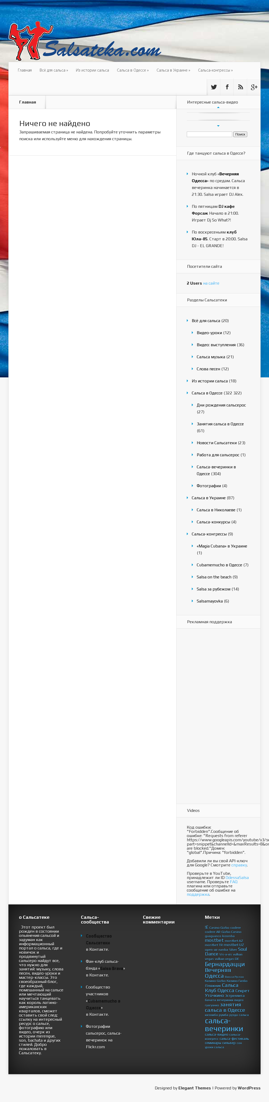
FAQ (233, 881)
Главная (25, 70)
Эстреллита (235, 996)
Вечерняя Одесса (218, 973)
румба (223, 1015)
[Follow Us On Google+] (253, 87)
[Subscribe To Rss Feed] (240, 87)
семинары (213, 1043)
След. (218, 126)
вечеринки (225, 1000)
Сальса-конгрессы (215, 70)
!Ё (206, 927)
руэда (233, 1015)
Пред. (218, 107)
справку (239, 864)
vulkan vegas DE (227, 959)
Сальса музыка (211, 356)
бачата (210, 1000)
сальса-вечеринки (224, 1024)
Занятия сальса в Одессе (220, 423)
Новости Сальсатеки (217, 442)
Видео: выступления (216, 344)
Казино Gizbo (215, 981)
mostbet (214, 940)
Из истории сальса (92, 70)
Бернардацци (225, 964)
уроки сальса (214, 1047)
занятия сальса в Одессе (225, 1007)
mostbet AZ (234, 941)
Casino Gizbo (219, 928)
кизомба (211, 1015)
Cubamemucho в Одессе (219, 564)
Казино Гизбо (237, 981)
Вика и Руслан (234, 976)
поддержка (198, 894)
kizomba (228, 936)
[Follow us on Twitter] (213, 87)
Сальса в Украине (173, 70)
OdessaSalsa (237, 877)
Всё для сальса (54, 70)
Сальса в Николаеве (216, 509)
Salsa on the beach (214, 576)
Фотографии (209, 485)
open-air (211, 950)
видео (239, 1000)
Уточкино (214, 995)
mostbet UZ (234, 945)
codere (235, 928)
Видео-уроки (209, 332)
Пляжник (213, 985)
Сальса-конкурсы (213, 521)
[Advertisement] (208, 716)
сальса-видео (216, 1034)
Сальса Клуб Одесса (222, 987)
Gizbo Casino (231, 932)
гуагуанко (212, 1005)
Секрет (242, 990)
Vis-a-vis (225, 954)
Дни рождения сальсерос (221, 405)
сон (239, 1043)
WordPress (249, 1087)
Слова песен (208, 368)
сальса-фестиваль (234, 1038)
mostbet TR (214, 945)
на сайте (203, 283)
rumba (223, 950)
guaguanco (213, 936)
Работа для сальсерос (218, 454)
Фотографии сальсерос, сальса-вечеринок (104, 1033)
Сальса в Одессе (133, 70)
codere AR (212, 932)
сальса (244, 1015)
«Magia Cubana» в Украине (222, 546)
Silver (233, 950)
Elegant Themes (194, 1087)
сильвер (229, 1043)
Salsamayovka (210, 601)
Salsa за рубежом (213, 589)
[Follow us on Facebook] (227, 87)
